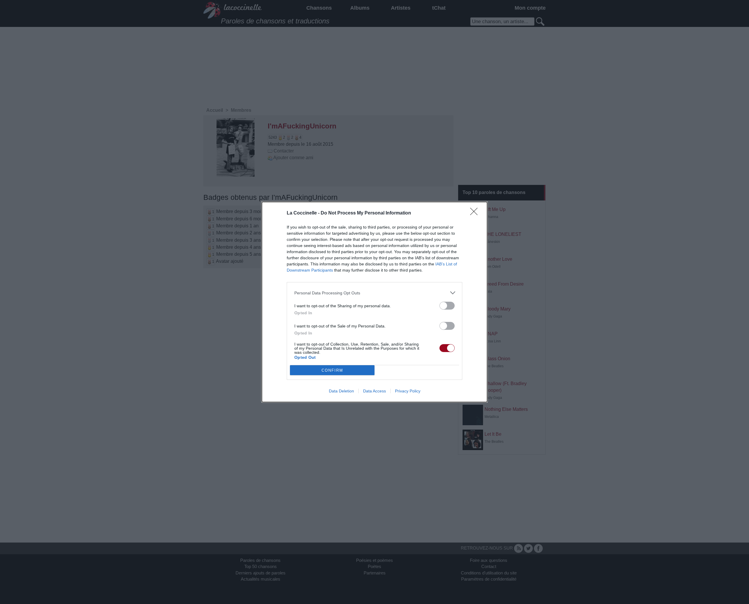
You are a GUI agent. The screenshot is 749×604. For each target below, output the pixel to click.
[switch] (447, 306)
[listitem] (374, 293)
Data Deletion (341, 391)
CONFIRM (332, 370)
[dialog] (374, 302)
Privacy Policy (407, 391)
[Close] (475, 213)
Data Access (374, 391)
